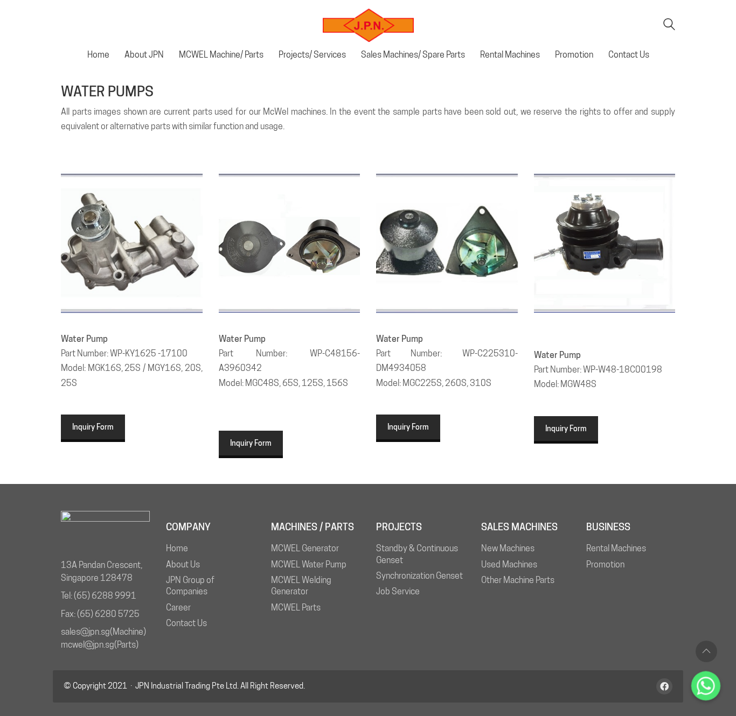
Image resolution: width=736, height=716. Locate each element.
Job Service (398, 591)
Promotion (605, 564)
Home (177, 548)
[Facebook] (664, 686)
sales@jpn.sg (85, 632)
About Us (183, 564)
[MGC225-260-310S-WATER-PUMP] (447, 242)
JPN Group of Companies (190, 585)
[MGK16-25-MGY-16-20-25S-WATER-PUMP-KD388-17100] (132, 242)
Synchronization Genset (419, 576)
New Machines (507, 548)
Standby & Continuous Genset (417, 554)
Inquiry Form (93, 427)
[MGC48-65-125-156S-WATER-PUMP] (289, 242)
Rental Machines (616, 548)
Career (178, 607)
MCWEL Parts (296, 607)
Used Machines (509, 564)
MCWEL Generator (305, 548)
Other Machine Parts (517, 580)
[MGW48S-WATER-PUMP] (605, 242)
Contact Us (186, 623)
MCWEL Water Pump (308, 564)
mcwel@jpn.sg (87, 645)
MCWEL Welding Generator (301, 585)
